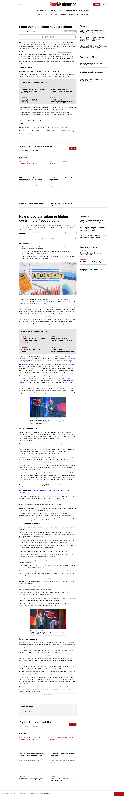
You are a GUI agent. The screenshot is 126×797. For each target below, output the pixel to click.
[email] (53, 37)
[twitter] (47, 37)
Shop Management (24, 22)
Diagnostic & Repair (60, 14)
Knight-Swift (64, 432)
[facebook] (42, 37)
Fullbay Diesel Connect (38, 307)
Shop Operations (23, 212)
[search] (23, 5)
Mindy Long (22, 233)
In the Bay (49, 14)
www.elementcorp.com (65, 52)
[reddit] (50, 37)
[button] (20, 5)
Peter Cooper (23, 545)
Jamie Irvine (57, 307)
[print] (75, 37)
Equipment (41, 14)
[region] (63, 794)
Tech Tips (71, 14)
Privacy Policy (47, 793)
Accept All (119, 794)
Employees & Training (82, 14)
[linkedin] (45, 37)
